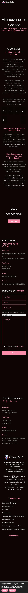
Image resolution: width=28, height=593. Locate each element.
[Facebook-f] (12, 493)
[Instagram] (15, 493)
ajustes (21, 587)
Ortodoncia (6, 509)
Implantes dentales (9, 503)
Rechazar (12, 590)
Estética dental (7, 506)
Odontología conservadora (11, 526)
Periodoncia (6, 513)
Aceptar (5, 590)
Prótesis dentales (8, 519)
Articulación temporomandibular (13, 529)
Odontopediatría (8, 523)
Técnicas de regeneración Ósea (13, 516)
